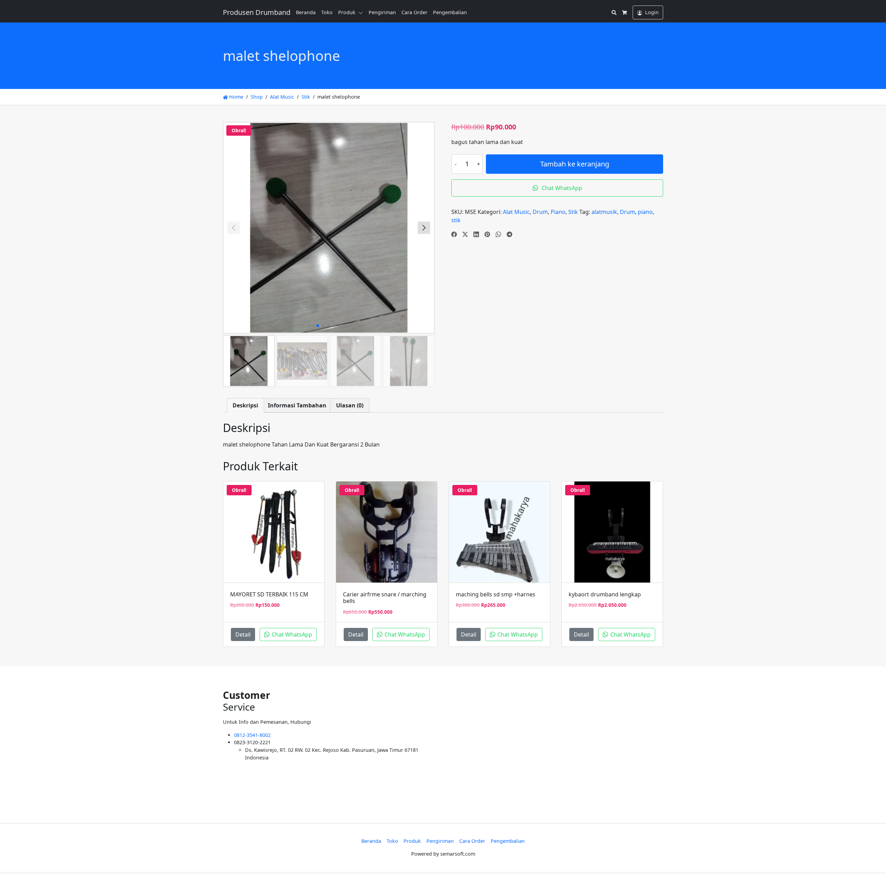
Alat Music (282, 96)
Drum (540, 212)
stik (456, 220)
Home (235, 96)
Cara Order (414, 12)
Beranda (306, 12)
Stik (305, 96)
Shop (257, 96)
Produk (346, 12)
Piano (558, 212)
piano (645, 212)
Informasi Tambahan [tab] (297, 405)
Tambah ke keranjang (574, 164)
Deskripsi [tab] (245, 405)
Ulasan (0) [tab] (349, 405)
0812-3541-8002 (252, 735)
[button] (362, 12)
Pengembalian (450, 12)
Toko (327, 12)
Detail (243, 634)
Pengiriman (382, 12)
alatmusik (604, 212)
